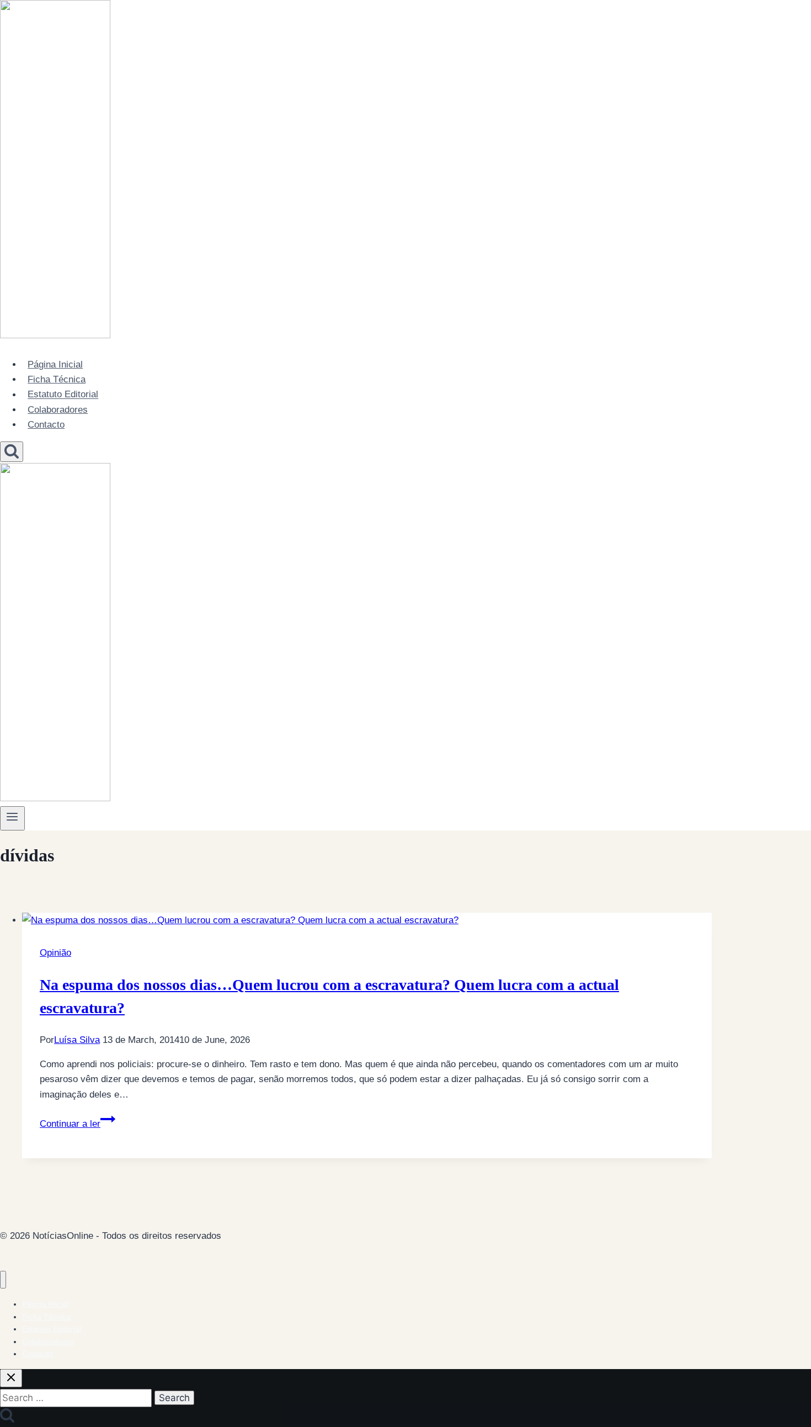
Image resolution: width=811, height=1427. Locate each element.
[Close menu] (3, 1280)
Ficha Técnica (57, 379)
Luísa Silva (77, 1040)
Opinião (55, 952)
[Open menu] (12, 818)
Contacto (46, 424)
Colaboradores (58, 409)
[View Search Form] (11, 451)
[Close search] (11, 1378)
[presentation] (367, 920)
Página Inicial (55, 364)
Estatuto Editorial (63, 395)
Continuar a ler (77, 1124)
